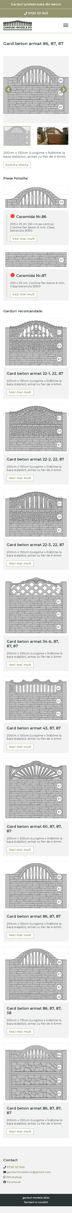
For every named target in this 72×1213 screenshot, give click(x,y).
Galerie (36, 21)
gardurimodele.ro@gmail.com (28, 1172)
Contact (36, 28)
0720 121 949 (15, 1167)
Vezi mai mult (23, 239)
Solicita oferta (17, 165)
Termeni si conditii (36, 1202)
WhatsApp (14, 1177)
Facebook (13, 1182)
